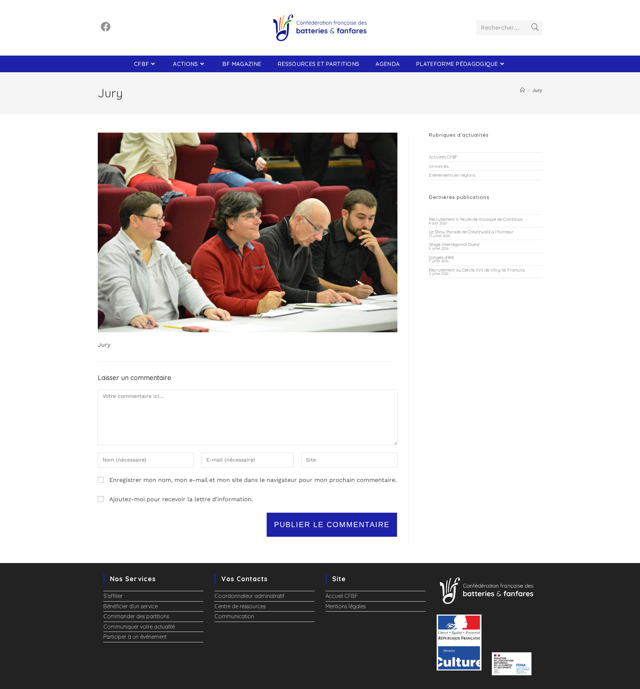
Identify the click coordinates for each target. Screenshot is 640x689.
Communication (234, 616)
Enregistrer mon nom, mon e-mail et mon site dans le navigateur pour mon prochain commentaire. (253, 479)
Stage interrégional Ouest (454, 244)
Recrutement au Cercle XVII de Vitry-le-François (477, 270)
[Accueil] (522, 90)
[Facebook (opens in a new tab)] (106, 26)
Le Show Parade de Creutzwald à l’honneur (471, 231)
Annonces (439, 166)
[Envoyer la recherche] (535, 27)
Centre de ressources (240, 606)
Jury (537, 90)
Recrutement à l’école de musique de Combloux (476, 219)
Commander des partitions (136, 616)
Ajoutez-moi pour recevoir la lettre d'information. (180, 499)
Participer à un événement (135, 636)
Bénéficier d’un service (130, 606)
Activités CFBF (443, 157)
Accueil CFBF (342, 596)
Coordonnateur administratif (249, 596)
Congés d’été (441, 257)
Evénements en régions (452, 175)
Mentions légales (346, 606)
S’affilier (113, 596)
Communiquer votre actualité (139, 626)
